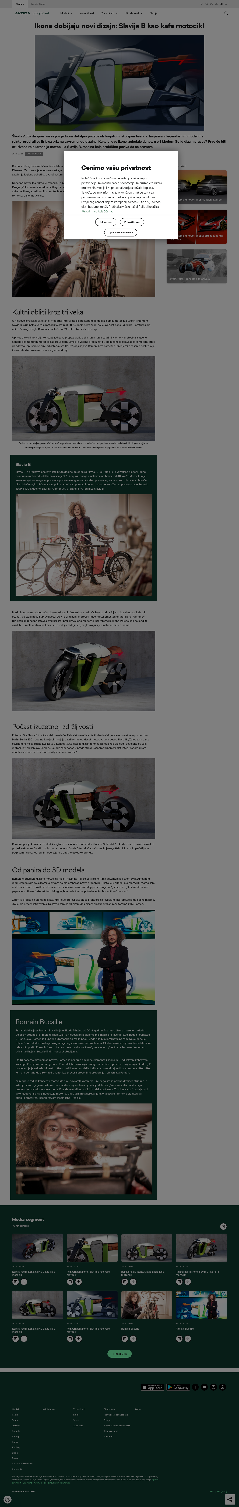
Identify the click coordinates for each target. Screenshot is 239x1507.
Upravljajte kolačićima (121, 232)
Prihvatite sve (132, 222)
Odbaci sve (106, 222)
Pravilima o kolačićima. (97, 211)
